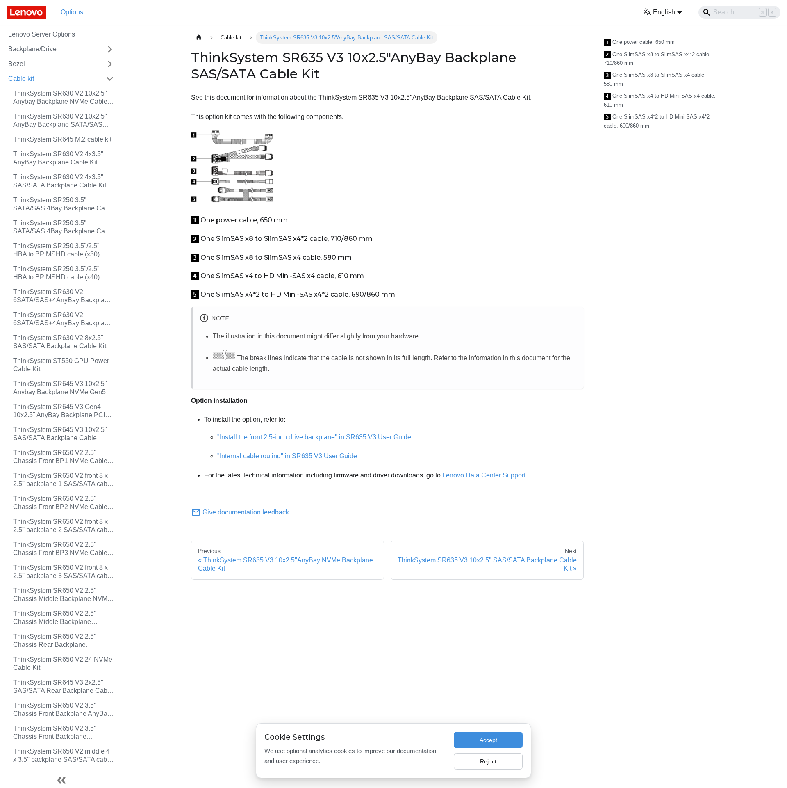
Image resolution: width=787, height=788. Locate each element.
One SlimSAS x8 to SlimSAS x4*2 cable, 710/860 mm (657, 58)
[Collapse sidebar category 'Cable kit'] (110, 78)
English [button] (664, 12)
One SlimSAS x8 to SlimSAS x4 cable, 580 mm (655, 79)
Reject (488, 761)
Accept (488, 740)
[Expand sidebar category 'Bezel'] (110, 64)
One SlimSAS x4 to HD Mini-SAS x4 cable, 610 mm (660, 100)
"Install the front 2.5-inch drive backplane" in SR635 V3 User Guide (314, 437)
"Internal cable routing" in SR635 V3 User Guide (287, 455)
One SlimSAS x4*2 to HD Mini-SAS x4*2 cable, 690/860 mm (657, 121)
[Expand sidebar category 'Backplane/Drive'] (110, 49)
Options (72, 12)
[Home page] (199, 37)
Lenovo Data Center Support (483, 475)
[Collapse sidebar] (61, 780)
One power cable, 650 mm (640, 42)
